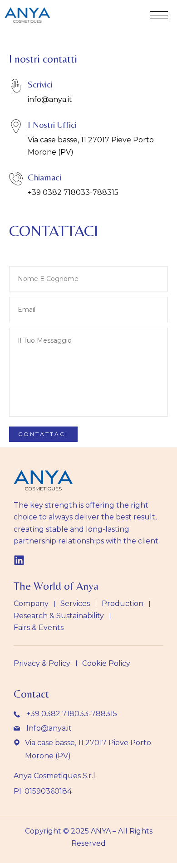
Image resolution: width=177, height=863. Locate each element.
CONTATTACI (53, 231)
